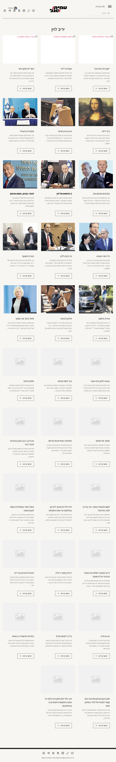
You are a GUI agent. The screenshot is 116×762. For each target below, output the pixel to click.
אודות (10, 8)
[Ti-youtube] (33, 10)
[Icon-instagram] (24, 10)
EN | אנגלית (100, 6)
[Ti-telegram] (9, 10)
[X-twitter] (19, 10)
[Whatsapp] (5, 10)
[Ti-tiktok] (28, 10)
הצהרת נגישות (46, 758)
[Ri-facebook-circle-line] (14, 10)
